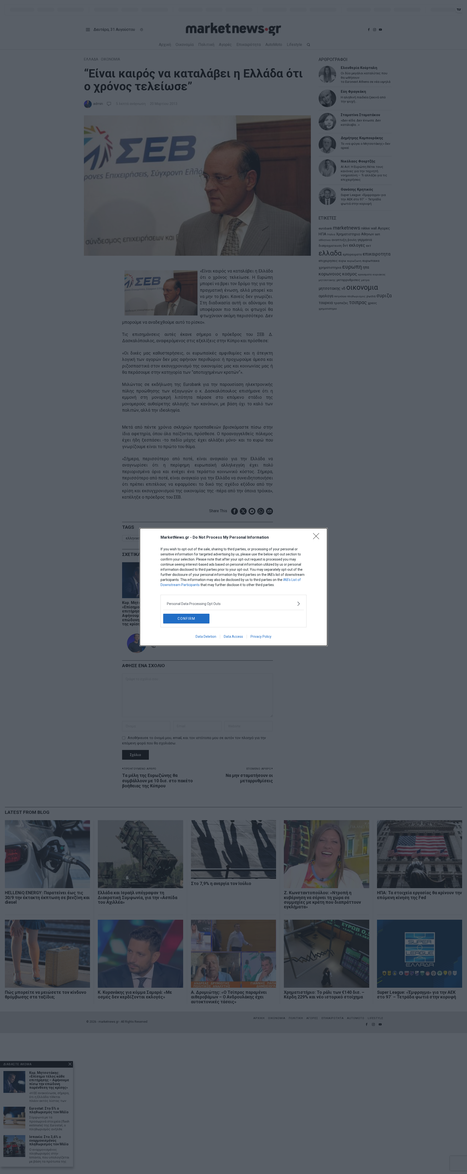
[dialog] (233, 587)
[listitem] (233, 603)
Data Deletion (206, 636)
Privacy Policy (261, 636)
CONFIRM (186, 619)
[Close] (317, 537)
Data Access (233, 636)
